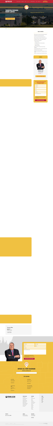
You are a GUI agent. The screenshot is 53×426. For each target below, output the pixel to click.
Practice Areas (18, 1)
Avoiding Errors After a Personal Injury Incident (40, 39)
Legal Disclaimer (6, 423)
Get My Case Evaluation (40, 100)
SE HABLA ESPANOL (32, 1)
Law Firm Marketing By (41, 423)
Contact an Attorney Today (41, 76)
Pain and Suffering (37, 44)
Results (42, 399)
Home (6, 28)
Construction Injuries (25, 404)
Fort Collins (32, 401)
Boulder (32, 400)
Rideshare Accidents (25, 400)
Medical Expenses (37, 41)
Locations (28, 1)
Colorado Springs (8, 301)
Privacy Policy (11, 423)
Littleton (7, 308)
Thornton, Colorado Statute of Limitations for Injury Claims (40, 51)
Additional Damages (37, 45)
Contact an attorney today (10, 321)
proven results (22, 44)
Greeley (7, 306)
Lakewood (7, 307)
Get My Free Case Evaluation (29, 358)
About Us (23, 1)
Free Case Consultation (10, 18)
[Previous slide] (28, 65)
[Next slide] (31, 65)
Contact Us (39, 1)
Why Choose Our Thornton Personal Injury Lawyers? (40, 34)
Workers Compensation (25, 403)
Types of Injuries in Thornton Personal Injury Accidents (39, 47)
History (42, 398)
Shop (36, 1)
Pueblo (7, 311)
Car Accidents (24, 397)
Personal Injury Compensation (38, 40)
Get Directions (12, 382)
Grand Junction (32, 403)
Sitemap (14, 423)
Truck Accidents (24, 399)
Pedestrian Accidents (25, 401)
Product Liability (24, 405)
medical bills (12, 156)
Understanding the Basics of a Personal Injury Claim (40, 48)
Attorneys (43, 397)
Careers (42, 401)
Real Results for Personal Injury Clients (39, 35)
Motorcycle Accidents (25, 398)
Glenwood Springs (8, 303)
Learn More (39, 73)
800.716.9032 (45, 1)
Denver (7, 302)
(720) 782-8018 (10, 312)
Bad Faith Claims (24, 402)
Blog (25, 1)
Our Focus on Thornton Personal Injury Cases (39, 36)
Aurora (32, 397)
